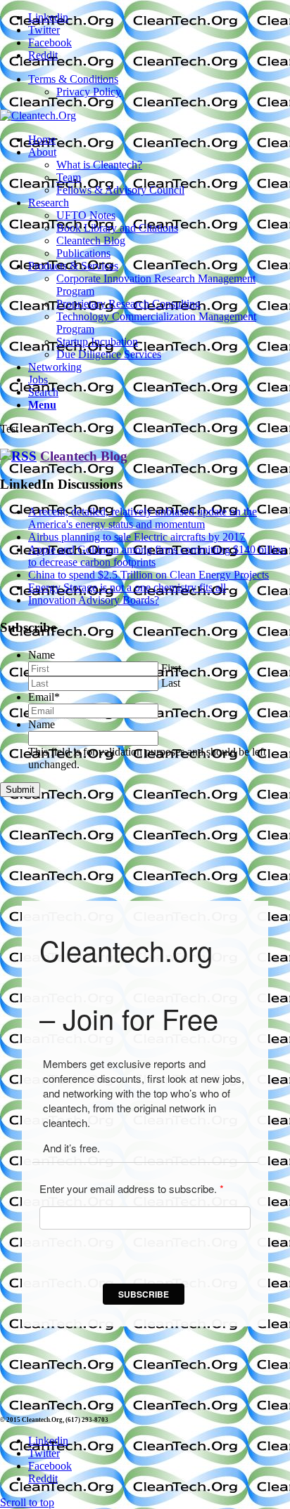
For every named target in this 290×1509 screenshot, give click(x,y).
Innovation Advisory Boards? (93, 600)
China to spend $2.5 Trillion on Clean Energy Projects (148, 575)
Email (44, 697)
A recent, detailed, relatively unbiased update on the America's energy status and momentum (142, 518)
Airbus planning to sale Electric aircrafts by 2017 (136, 537)
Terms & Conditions (73, 79)
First (171, 668)
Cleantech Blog (83, 456)
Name (41, 655)
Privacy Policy (88, 92)
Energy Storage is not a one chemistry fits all (127, 587)
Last (170, 683)
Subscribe (143, 1294)
